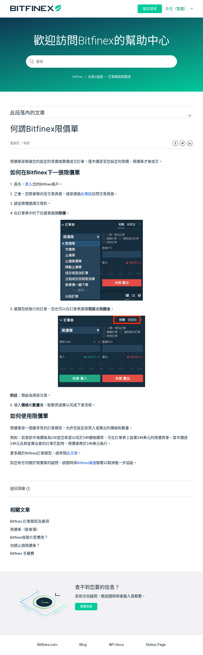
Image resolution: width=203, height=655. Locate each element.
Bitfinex (78, 77)
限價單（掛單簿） (25, 529)
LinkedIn (190, 143)
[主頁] (35, 10)
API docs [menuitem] (116, 644)
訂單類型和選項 (119, 77)
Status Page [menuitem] (156, 644)
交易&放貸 (95, 77)
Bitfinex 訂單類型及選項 (29, 521)
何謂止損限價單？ (25, 545)
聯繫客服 (86, 606)
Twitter (182, 143)
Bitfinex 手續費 (22, 553)
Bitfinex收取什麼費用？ (29, 537)
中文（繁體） (177, 9)
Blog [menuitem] (83, 644)
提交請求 (150, 9)
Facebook (175, 143)
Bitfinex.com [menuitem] (47, 644)
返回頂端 (17, 488)
